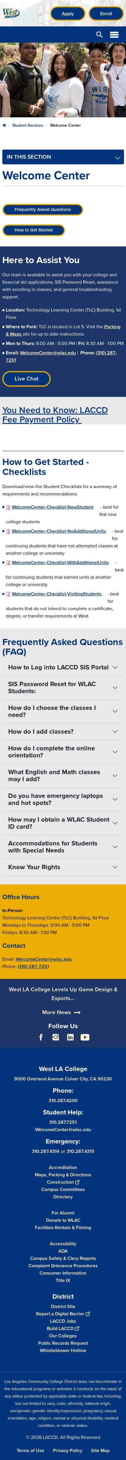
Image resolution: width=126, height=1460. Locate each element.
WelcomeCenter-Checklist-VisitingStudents (57, 594)
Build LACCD (60, 1328)
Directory (63, 1196)
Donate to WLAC (63, 1220)
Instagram (55, 1037)
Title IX (63, 1280)
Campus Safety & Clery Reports (63, 1258)
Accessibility (63, 1243)
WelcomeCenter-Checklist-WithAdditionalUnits (60, 562)
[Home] (11, 13)
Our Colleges (63, 1335)
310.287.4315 (80, 1151)
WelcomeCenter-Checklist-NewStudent (52, 507)
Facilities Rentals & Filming (63, 1227)
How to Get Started (34, 230)
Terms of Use (30, 1450)
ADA (63, 1251)
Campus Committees (63, 1189)
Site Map (100, 1450)
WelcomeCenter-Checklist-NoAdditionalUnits (59, 531)
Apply (68, 13)
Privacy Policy (67, 1450)
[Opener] (120, 1042)
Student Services (27, 125)
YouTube (85, 1037)
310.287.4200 (63, 1100)
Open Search (99, 34)
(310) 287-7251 (33, 966)
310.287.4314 (45, 1151)
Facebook (41, 1037)
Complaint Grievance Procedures (63, 1265)
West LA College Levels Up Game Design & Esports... (63, 993)
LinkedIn (70, 1037)
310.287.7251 (63, 1122)
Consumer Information (63, 1273)
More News (56, 1012)
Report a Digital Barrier (60, 1313)
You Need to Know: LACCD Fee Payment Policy (55, 415)
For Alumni (63, 1212)
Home (4, 125)
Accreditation (63, 1167)
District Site (63, 1306)
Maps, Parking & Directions (63, 1174)
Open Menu (114, 34)
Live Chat (26, 378)
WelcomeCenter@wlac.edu (48, 352)
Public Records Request (63, 1343)
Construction (60, 1182)
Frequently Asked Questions (43, 209)
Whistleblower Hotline (63, 1350)
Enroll (106, 13)
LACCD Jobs (63, 1321)
